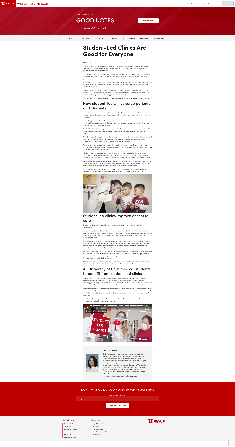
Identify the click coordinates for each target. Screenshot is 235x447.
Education (85, 38)
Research (100, 38)
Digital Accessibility (98, 424)
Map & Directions (98, 429)
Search (228, 4)
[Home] (8, 3)
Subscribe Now (147, 20)
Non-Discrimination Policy (100, 432)
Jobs (65, 432)
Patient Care (130, 38)
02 (96, 14)
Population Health (159, 38)
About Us (72, 38)
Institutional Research (70, 429)
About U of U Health (70, 424)
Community (114, 38)
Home (78, 14)
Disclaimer (96, 426)
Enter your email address (117, 395)
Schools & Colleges (70, 437)
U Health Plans (144, 38)
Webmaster (96, 434)
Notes (85, 14)
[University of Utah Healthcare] (160, 421)
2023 (91, 14)
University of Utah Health (33, 3)
